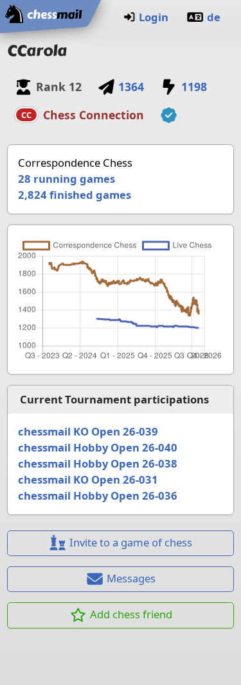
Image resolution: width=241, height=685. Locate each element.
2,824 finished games (74, 194)
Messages (131, 578)
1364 (131, 86)
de (213, 17)
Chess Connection (93, 115)
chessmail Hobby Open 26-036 (97, 495)
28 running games (66, 178)
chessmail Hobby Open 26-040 (97, 447)
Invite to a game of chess (130, 542)
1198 (193, 86)
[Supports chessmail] (168, 115)
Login (153, 17)
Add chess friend (131, 614)
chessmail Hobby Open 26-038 (97, 463)
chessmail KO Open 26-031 (88, 479)
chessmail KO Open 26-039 (88, 431)
